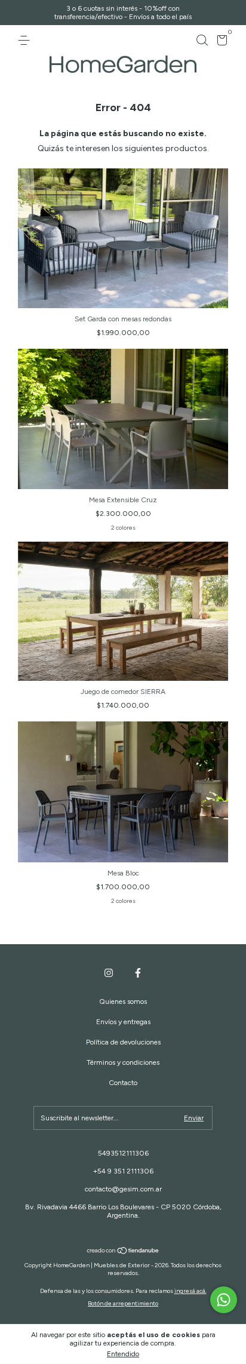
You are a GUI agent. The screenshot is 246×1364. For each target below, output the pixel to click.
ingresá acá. (190, 1291)
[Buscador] (202, 40)
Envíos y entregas (123, 1022)
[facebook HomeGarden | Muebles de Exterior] (138, 973)
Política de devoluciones (123, 1042)
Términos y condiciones (123, 1062)
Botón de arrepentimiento (123, 1303)
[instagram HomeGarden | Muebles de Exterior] (108, 973)
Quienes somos (123, 1001)
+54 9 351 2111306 (123, 1171)
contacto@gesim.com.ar (123, 1189)
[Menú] (26, 40)
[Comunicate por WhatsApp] (223, 1299)
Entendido (123, 1354)
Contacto (123, 1083)
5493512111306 (123, 1153)
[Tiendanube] (123, 1251)
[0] (220, 42)
